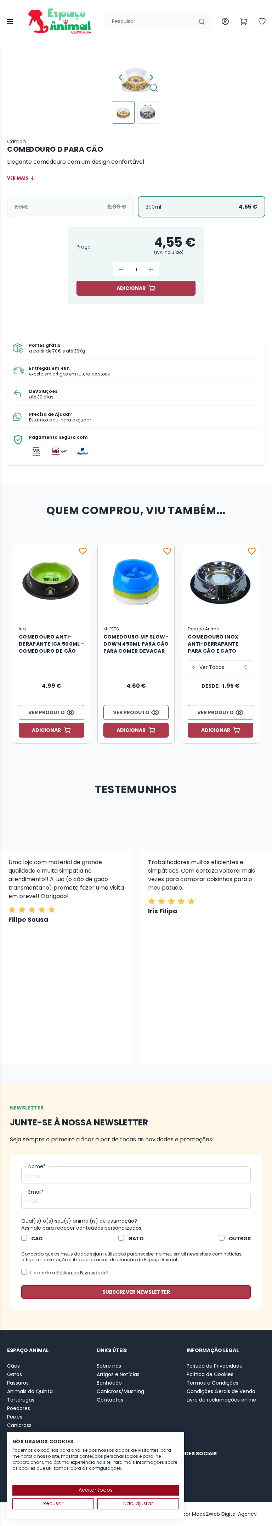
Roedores (18, 1408)
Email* (36, 1191)
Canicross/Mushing (120, 1391)
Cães (13, 1365)
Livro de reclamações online (221, 1399)
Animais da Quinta (30, 1391)
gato (136, 1238)
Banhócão (109, 1382)
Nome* (37, 1166)
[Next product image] (151, 77)
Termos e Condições (212, 1382)
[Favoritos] (83, 551)
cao (37, 1238)
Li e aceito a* (69, 1273)
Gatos (14, 1374)
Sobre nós (109, 1365)
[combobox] (136, 667)
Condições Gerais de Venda (221, 1391)
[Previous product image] (120, 77)
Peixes (14, 1416)
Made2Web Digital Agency (224, 1514)
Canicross (19, 1425)
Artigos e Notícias (118, 1374)
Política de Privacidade (81, 1273)
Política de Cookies (210, 1374)
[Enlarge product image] (123, 112)
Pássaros (18, 1382)
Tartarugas (20, 1399)
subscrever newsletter (136, 1291)
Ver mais (17, 178)
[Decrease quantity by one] (121, 269)
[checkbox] (24, 1238)
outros (240, 1238)
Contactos (110, 1399)
